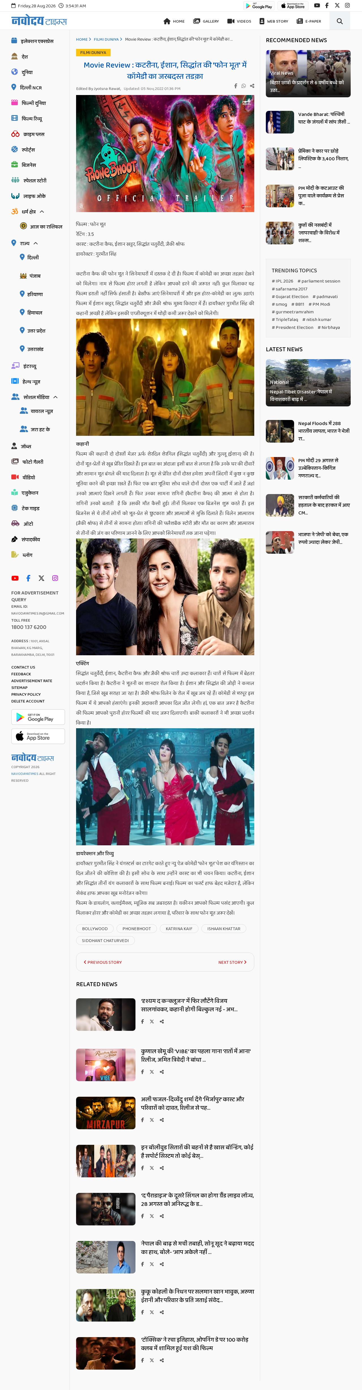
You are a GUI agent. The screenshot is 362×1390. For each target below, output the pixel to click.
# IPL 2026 (282, 281)
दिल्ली (33, 258)
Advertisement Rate (31, 681)
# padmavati (325, 297)
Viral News (282, 73)
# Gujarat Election (290, 297)
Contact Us (23, 667)
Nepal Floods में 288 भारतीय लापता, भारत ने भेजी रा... (324, 431)
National (279, 383)
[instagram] (347, 5)
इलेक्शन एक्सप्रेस (37, 42)
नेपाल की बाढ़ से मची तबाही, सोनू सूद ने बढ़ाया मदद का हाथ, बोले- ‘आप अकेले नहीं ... (197, 1248)
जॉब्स (26, 447)
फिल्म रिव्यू (32, 119)
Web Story (277, 21)
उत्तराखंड (35, 350)
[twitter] (337, 5)
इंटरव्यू (29, 366)
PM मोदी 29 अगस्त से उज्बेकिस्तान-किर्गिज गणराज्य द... (318, 468)
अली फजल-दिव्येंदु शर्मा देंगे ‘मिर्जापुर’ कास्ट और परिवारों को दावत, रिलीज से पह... (192, 1104)
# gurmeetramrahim (293, 312)
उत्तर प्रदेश (36, 331)
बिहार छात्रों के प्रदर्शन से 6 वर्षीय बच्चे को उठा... (307, 86)
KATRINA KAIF (179, 928)
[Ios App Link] (293, 8)
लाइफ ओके (34, 197)
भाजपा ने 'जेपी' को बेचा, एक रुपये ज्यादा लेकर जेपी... (323, 538)
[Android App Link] (259, 8)
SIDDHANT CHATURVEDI (105, 940)
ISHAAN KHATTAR (223, 928)
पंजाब (35, 276)
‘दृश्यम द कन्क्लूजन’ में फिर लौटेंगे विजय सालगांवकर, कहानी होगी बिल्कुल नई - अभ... (189, 1005)
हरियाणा (35, 295)
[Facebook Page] (29, 579)
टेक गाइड (31, 509)
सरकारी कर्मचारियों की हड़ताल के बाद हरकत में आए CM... (324, 505)
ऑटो (28, 524)
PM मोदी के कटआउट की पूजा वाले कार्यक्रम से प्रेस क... (321, 196)
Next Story (231, 962)
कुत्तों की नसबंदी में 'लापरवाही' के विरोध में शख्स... (318, 233)
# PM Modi (319, 304)
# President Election (292, 327)
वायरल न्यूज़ (42, 411)
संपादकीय (30, 540)
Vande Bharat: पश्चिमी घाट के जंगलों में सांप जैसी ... (324, 118)
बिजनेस (29, 165)
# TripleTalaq (285, 320)
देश (25, 57)
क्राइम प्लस (33, 135)
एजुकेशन (30, 493)
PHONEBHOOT (136, 928)
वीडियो (29, 478)
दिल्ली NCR (31, 88)
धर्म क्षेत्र (29, 212)
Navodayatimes (24, 774)
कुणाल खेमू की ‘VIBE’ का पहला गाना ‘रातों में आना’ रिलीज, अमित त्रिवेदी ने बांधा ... (196, 1056)
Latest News (284, 349)
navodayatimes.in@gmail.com (37, 614)
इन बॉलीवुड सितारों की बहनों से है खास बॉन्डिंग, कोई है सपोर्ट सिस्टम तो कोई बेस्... (197, 1152)
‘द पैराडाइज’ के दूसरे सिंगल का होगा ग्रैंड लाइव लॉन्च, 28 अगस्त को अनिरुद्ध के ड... (197, 1200)
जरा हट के (40, 430)
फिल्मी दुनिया (34, 103)
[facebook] (327, 5)
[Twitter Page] (43, 579)
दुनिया (27, 73)
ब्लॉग (27, 555)
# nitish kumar (316, 320)
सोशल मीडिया (36, 398)
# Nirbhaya (329, 327)
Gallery (210, 21)
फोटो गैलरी (33, 462)
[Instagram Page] (56, 579)
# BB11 (297, 304)
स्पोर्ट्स (28, 150)
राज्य (24, 244)
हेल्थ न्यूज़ (31, 382)
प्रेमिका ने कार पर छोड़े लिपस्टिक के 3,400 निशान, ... (323, 159)
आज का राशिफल (46, 227)
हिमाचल (34, 313)
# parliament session (319, 281)
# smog (279, 304)
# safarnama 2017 (289, 289)
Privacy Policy (26, 694)
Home (178, 21)
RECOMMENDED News (296, 40)
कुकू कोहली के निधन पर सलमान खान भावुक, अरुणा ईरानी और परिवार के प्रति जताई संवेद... (197, 1296)
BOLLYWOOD (95, 928)
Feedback (21, 674)
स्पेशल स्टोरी (34, 181)
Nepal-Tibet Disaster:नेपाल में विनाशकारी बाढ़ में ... (301, 396)
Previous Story (104, 962)
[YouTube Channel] (16, 579)
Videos (243, 21)
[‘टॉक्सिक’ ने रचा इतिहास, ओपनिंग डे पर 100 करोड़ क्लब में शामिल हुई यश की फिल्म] (105, 1368)
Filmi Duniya (106, 39)
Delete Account (28, 701)
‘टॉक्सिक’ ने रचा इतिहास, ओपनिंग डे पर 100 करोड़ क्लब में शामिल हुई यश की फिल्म (194, 1344)
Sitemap (19, 687)
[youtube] (317, 5)
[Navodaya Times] (39, 19)
